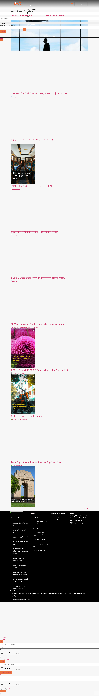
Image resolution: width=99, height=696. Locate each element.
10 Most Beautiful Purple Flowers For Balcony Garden (38, 324)
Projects (29, 5)
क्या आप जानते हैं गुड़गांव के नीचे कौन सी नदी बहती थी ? (32, 185)
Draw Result (30, 26)
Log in (4, 637)
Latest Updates (31, 24)
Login (2, 661)
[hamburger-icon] (72, 3)
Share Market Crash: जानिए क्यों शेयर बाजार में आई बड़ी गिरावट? (38, 278)
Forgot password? (4, 659)
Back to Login (3, 674)
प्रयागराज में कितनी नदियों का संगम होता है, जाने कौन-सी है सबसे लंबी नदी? (39, 93)
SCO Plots (29, 20)
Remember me (3, 657)
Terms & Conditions (14, 689)
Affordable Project (32, 13)
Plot (28, 16)
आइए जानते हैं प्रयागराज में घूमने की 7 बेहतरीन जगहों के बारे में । (35, 232)
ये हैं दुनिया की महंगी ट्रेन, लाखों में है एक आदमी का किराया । (34, 139)
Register (5, 639)
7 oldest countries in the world (26, 416)
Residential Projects (32, 9)
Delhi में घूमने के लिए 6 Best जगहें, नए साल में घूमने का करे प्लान (36, 462)
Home (28, 3)
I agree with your (9, 688)
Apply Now (30, 27)
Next (86, 508)
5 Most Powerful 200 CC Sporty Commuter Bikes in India (40, 370)
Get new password (6, 672)
